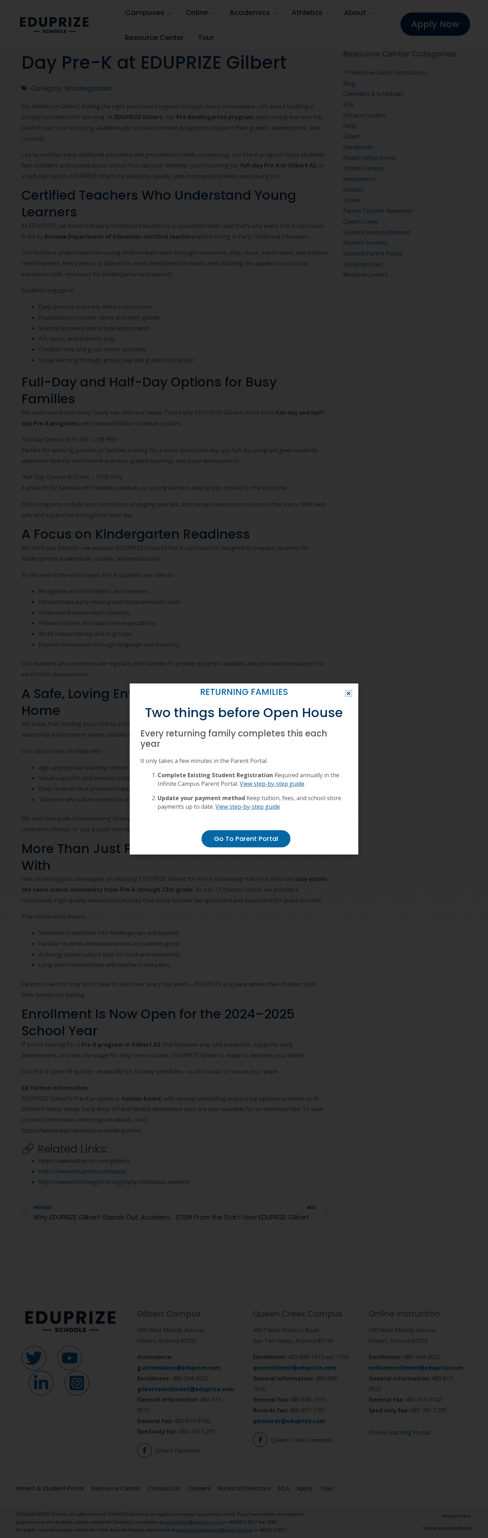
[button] (348, 693)
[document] (244, 769)
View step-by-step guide (272, 784)
